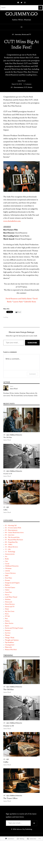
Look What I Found (11, 597)
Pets (6, 618)
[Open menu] (21, 27)
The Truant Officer (10, 798)
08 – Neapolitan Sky (11, 542)
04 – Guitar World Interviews (14, 532)
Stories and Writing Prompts (14, 628)
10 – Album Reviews (11, 547)
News (7, 614)
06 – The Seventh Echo (12, 537)
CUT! (25, 87)
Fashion (7, 585)
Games (7, 590)
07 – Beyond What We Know (14, 540)
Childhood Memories (15, 435)
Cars (6, 561)
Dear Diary (8, 578)
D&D (6, 575)
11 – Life (6, 435)
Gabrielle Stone (30, 302)
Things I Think (9, 638)
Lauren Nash (18, 302)
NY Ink (7, 616)
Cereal (7, 564)
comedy (7, 571)
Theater (7, 635)
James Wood (21, 81)
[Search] (40, 8)
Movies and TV (26, 34)
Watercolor (8, 647)
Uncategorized (9, 645)
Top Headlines (9, 642)
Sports (7, 626)
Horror (7, 595)
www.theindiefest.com (11, 221)
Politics (7, 621)
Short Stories (9, 623)
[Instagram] (25, 2)
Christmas (8, 568)
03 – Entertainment (17, 87)
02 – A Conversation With (13, 528)
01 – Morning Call (10, 525)
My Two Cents (9, 611)
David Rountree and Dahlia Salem (19, 299)
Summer (8, 630)
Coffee (5, 510)
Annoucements (10, 554)
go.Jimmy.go (21, 14)
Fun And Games (10, 587)
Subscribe (32, 343)
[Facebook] (18, 2)
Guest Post (8, 592)
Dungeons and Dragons (12, 583)
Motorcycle (8, 602)
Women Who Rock (11, 649)
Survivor (8, 633)
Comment (32, 374)
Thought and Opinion (12, 640)
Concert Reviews (10, 573)
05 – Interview (16, 34)
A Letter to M (7, 473)
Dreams (7, 580)
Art (6, 556)
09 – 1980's (8, 544)
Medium (8, 599)
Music (7, 609)
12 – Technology (10, 552)
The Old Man (7, 437)
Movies (30, 87)
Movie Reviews (10, 604)
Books (7, 559)
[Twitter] (21, 2)
